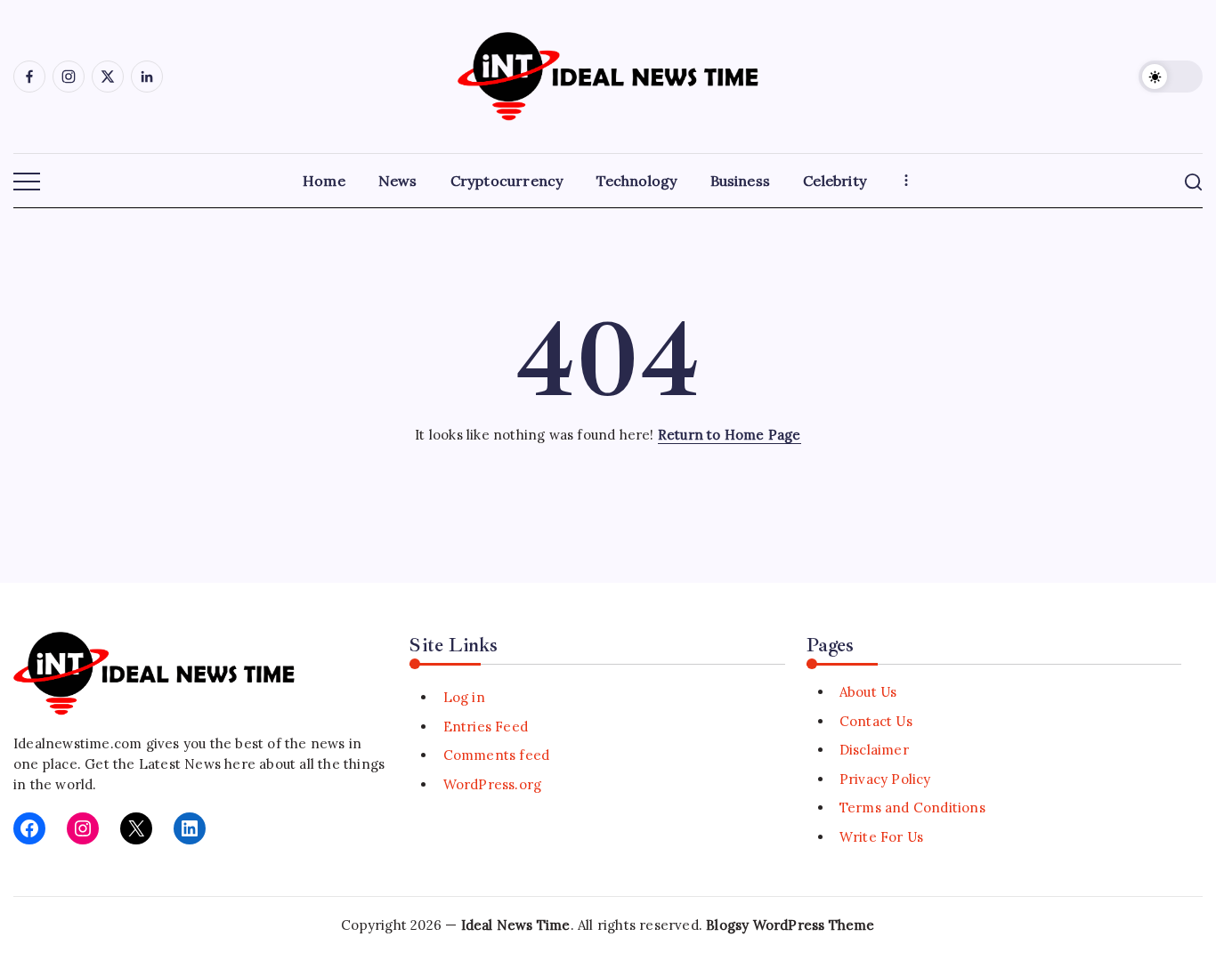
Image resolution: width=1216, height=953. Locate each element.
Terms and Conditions (912, 807)
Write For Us (881, 836)
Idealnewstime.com (77, 743)
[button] (1171, 77)
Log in (463, 697)
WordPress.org (492, 784)
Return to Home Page (729, 434)
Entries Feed (485, 726)
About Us (868, 691)
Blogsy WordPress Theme (790, 925)
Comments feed (496, 755)
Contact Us (875, 721)
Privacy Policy (885, 779)
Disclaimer (874, 749)
